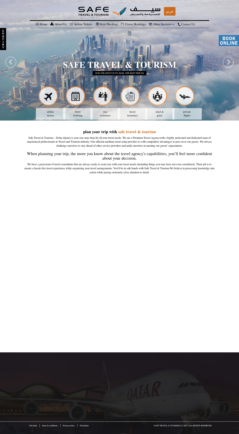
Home (43, 24)
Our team (33, 425)
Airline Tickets (83, 24)
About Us (60, 24)
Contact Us (188, 24)
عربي (170, 11)
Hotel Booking (109, 24)
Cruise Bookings (135, 24)
